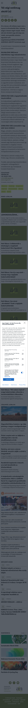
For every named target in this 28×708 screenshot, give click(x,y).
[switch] (22, 354)
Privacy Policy (22, 384)
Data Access (14, 384)
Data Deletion (5, 384)
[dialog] (14, 354)
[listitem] (14, 350)
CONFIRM (8, 379)
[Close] (25, 323)
